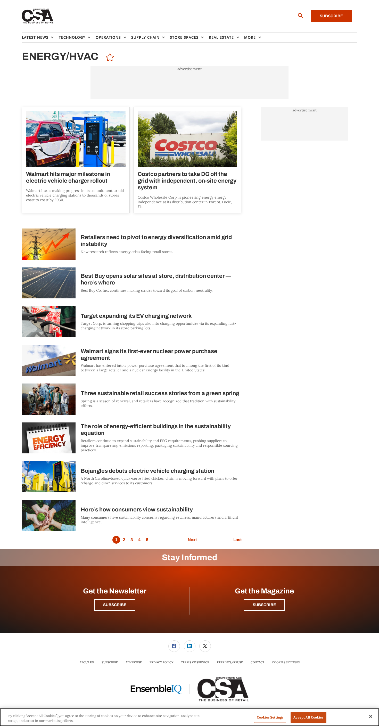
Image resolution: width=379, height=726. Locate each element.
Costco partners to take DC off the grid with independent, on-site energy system (187, 181)
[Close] (370, 716)
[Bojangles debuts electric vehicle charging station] (49, 476)
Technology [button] (72, 37)
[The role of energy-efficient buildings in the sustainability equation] (49, 437)
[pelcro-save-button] (108, 58)
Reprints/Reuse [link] (230, 662)
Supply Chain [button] (145, 37)
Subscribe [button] (114, 605)
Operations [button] (108, 37)
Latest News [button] (35, 37)
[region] (189, 717)
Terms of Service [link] (195, 662)
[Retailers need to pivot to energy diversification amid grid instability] (49, 244)
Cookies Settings (286, 662)
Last (237, 539)
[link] (174, 646)
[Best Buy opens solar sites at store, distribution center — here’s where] (49, 282)
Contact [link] (257, 662)
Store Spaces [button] (184, 37)
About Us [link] (87, 662)
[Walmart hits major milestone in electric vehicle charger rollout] (76, 139)
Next (192, 539)
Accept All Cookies (308, 717)
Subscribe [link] (110, 662)
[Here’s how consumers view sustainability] (49, 515)
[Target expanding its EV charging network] (49, 321)
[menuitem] (40, 37)
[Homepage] (38, 16)
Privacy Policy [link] (161, 662)
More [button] (250, 37)
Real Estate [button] (221, 37)
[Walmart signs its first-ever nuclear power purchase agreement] (49, 360)
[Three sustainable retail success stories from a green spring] (49, 399)
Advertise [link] (134, 662)
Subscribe (331, 16)
